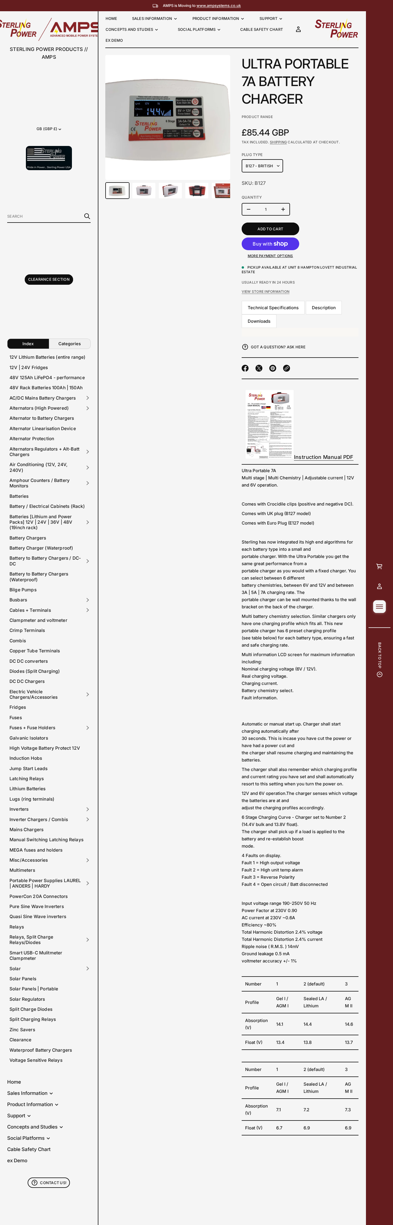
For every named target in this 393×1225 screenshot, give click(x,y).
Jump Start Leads (28, 768)
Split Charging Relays (32, 1019)
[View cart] (379, 566)
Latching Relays (26, 778)
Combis (17, 640)
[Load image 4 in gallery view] (196, 190)
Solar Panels (22, 978)
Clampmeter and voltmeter (38, 620)
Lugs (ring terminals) (31, 799)
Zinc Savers (22, 1029)
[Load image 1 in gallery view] (117, 190)
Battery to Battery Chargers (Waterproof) (38, 576)
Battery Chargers (27, 538)
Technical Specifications (273, 307)
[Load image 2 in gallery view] (143, 190)
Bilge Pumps (23, 589)
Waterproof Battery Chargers (40, 1050)
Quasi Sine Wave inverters (37, 916)
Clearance (20, 1039)
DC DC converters (28, 661)
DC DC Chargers (27, 681)
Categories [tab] (69, 343)
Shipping (278, 142)
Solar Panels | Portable (33, 989)
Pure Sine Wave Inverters (36, 906)
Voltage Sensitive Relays (35, 1060)
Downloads (259, 321)
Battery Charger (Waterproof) (41, 548)
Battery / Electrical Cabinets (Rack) (47, 506)
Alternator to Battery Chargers (41, 418)
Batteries (18, 496)
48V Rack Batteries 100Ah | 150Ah (46, 387)
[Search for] (87, 216)
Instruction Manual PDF (324, 457)
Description (324, 307)
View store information (265, 291)
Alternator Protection (31, 438)
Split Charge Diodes (30, 1009)
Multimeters (22, 870)
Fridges (17, 707)
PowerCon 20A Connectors (38, 896)
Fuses (15, 717)
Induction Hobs (25, 758)
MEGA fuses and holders (35, 850)
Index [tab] (28, 343)
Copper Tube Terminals (34, 651)
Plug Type (252, 154)
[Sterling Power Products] (336, 29)
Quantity (252, 197)
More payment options (270, 256)
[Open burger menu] (379, 606)
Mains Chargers (26, 829)
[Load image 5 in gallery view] (223, 190)
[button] (49, 216)
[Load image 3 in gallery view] (170, 190)
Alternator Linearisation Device (42, 428)
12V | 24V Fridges (28, 367)
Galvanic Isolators (28, 738)
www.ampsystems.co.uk (219, 5)
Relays (16, 927)
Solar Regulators (27, 999)
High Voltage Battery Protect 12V (44, 748)
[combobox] (44, 216)
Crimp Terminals (27, 630)
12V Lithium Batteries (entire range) (47, 357)
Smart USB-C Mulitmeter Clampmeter (35, 955)
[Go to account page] (379, 586)
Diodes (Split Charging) (34, 671)
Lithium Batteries (27, 788)
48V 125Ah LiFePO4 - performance (47, 377)
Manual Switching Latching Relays (46, 839)
